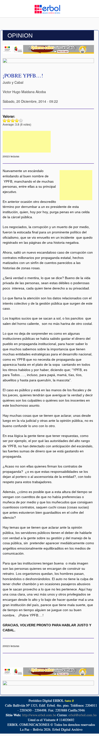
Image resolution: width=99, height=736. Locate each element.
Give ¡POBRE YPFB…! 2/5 (9, 120)
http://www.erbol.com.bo (39, 715)
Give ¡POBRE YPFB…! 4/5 (17, 120)
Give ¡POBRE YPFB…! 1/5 (5, 120)
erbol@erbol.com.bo (82, 715)
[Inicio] (47, 8)
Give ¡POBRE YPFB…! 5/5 (21, 120)
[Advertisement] (27, 142)
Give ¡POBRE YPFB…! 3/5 (13, 120)
